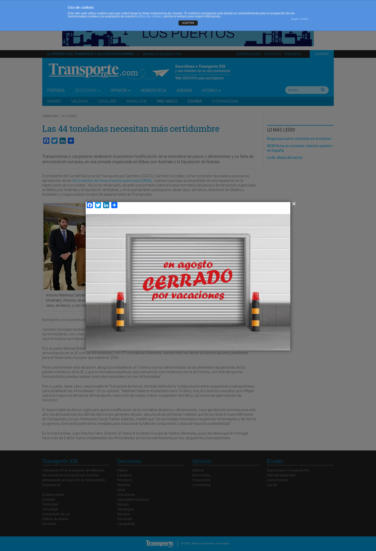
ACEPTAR (188, 22)
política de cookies (149, 16)
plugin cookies (299, 18)
